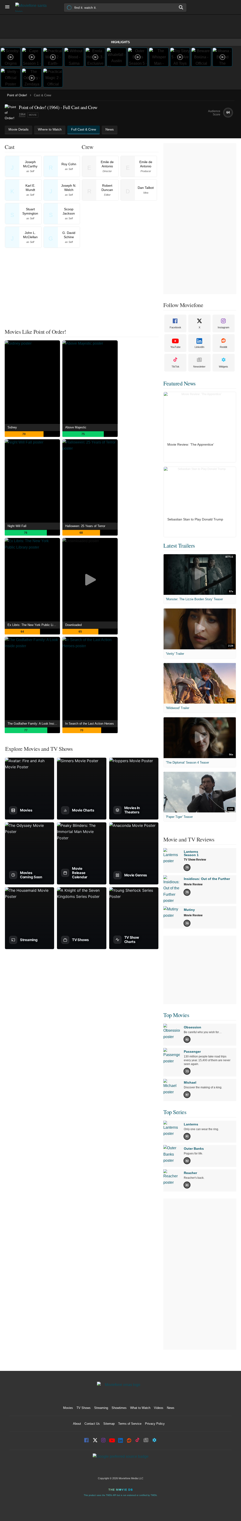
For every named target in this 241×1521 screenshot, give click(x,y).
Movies (68, 1408)
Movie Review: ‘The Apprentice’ (190, 444)
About (77, 1423)
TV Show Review (195, 859)
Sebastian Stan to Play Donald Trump (195, 519)
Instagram (223, 327)
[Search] (181, 7)
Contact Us (92, 1423)
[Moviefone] (33, 7)
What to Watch (140, 1408)
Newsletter (199, 366)
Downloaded (73, 625)
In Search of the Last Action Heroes (89, 723)
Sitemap (109, 1423)
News (170, 1408)
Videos (158, 1408)
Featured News (179, 383)
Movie (33, 115)
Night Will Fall (17, 526)
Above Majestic (75, 427)
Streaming (101, 1408)
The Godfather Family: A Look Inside (32, 723)
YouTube (175, 347)
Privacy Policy (155, 1423)
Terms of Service (129, 1423)
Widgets (223, 366)
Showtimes (119, 1408)
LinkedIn (199, 347)
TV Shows (83, 1408)
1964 (22, 114)
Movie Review (193, 884)
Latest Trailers (179, 545)
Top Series (174, 1112)
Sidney (12, 427)
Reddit (223, 347)
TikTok (175, 366)
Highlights (120, 42)
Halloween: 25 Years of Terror (85, 526)
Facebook (175, 327)
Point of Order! (17, 95)
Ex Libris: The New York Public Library (34, 625)
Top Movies (176, 1015)
